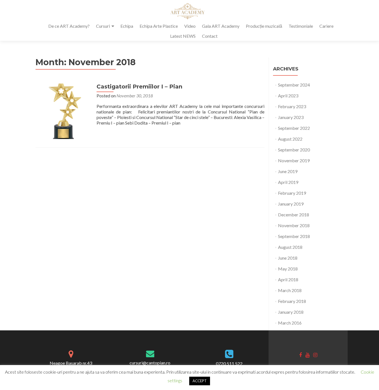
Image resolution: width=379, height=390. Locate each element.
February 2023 (292, 106)
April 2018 (288, 279)
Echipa (126, 26)
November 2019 (294, 160)
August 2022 (290, 138)
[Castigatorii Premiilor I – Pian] (63, 110)
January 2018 (291, 312)
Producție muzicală (264, 26)
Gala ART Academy (220, 26)
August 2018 (290, 247)
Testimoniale (301, 26)
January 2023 (291, 117)
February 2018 (292, 301)
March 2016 (290, 322)
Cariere (326, 26)
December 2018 (293, 214)
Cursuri (103, 26)
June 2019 (287, 171)
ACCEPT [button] (200, 381)
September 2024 (294, 84)
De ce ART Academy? (69, 26)
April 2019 (288, 182)
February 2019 (292, 193)
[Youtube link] (307, 354)
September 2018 (294, 236)
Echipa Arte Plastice (159, 26)
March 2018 (290, 290)
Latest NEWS (183, 36)
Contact (210, 36)
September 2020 (294, 149)
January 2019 (291, 203)
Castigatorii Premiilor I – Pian (139, 86)
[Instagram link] (315, 354)
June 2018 (287, 257)
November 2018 (294, 225)
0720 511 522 (229, 363)
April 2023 (288, 95)
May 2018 (288, 268)
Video (190, 26)
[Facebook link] (300, 354)
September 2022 (294, 128)
